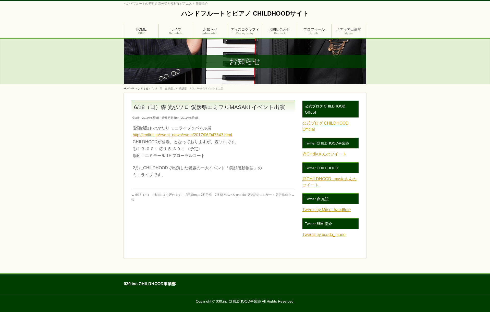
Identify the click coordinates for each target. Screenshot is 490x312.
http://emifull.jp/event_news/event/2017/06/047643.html (182, 135)
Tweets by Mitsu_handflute (326, 210)
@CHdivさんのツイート (324, 154)
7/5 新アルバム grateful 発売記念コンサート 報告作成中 (255, 195)
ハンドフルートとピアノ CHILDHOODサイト (245, 13)
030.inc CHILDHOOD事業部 (238, 301)
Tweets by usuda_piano (324, 234)
